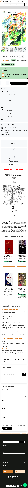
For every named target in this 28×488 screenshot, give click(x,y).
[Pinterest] (12, 477)
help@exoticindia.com (7, 346)
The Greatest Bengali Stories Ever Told (8, 257)
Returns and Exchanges (11, 130)
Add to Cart (18, 83)
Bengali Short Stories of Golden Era (22, 257)
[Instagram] (14, 477)
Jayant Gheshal (13, 94)
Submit (7, 428)
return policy (5, 328)
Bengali (14, 7)
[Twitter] (10, 477)
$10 (5, 71)
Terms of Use (16, 425)
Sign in (19, 1)
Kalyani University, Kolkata (8, 292)
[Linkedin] (15, 477)
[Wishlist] (22, 1)
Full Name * (4, 400)
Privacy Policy (22, 425)
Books (4, 7)
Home (2, 7)
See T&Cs (16, 145)
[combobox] (14, 4)
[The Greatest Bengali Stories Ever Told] (9, 253)
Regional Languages (9, 7)
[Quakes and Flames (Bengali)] (3, 49)
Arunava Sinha (9, 258)
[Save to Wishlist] (20, 56)
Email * (3, 408)
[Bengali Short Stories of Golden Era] (23, 253)
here (13, 352)
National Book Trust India (17, 91)
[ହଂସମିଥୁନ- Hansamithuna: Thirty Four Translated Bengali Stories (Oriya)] (23, 286)
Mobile (3, 417)
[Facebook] (8, 477)
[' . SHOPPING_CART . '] (24, 1)
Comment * (5, 389)
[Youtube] (17, 477)
